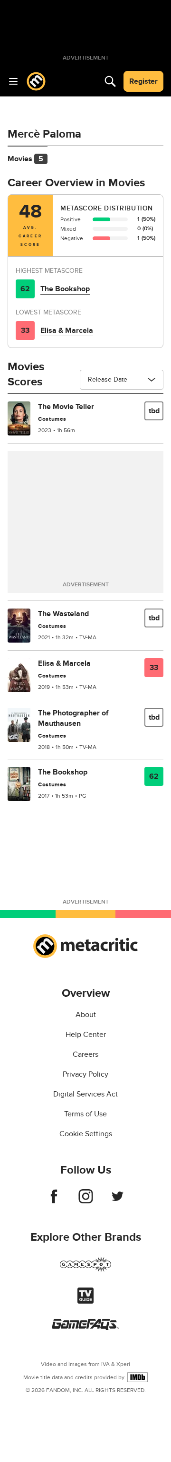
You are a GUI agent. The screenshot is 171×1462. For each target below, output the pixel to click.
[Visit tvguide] (85, 1301)
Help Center (86, 1034)
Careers (85, 1054)
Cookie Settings (85, 1134)
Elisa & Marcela (66, 330)
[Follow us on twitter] (117, 1201)
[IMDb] (137, 1377)
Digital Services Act (85, 1094)
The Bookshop (65, 289)
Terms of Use (85, 1114)
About (86, 1014)
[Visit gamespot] (85, 1270)
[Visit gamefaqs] (85, 1327)
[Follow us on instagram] (85, 1201)
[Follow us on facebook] (54, 1201)
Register (143, 81)
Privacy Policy (85, 1074)
